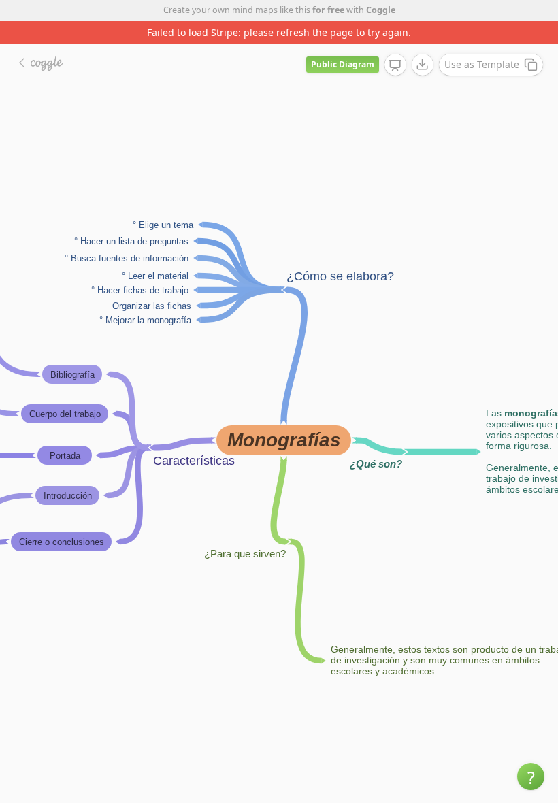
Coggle (380, 10)
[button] (530, 776)
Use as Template (481, 64)
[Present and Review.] (395, 65)
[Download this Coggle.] (422, 65)
